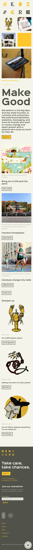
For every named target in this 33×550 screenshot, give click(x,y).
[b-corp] (3, 516)
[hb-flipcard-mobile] (16, 63)
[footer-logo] (8, 453)
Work (3, 523)
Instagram (5, 533)
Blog (3, 530)
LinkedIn (5, 536)
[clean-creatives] (11, 516)
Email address (5, 496)
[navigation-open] (28, 545)
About (4, 526)
